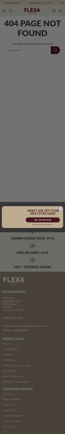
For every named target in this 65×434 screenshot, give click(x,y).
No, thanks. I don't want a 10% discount (43, 224)
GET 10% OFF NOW (42, 220)
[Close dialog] (60, 208)
